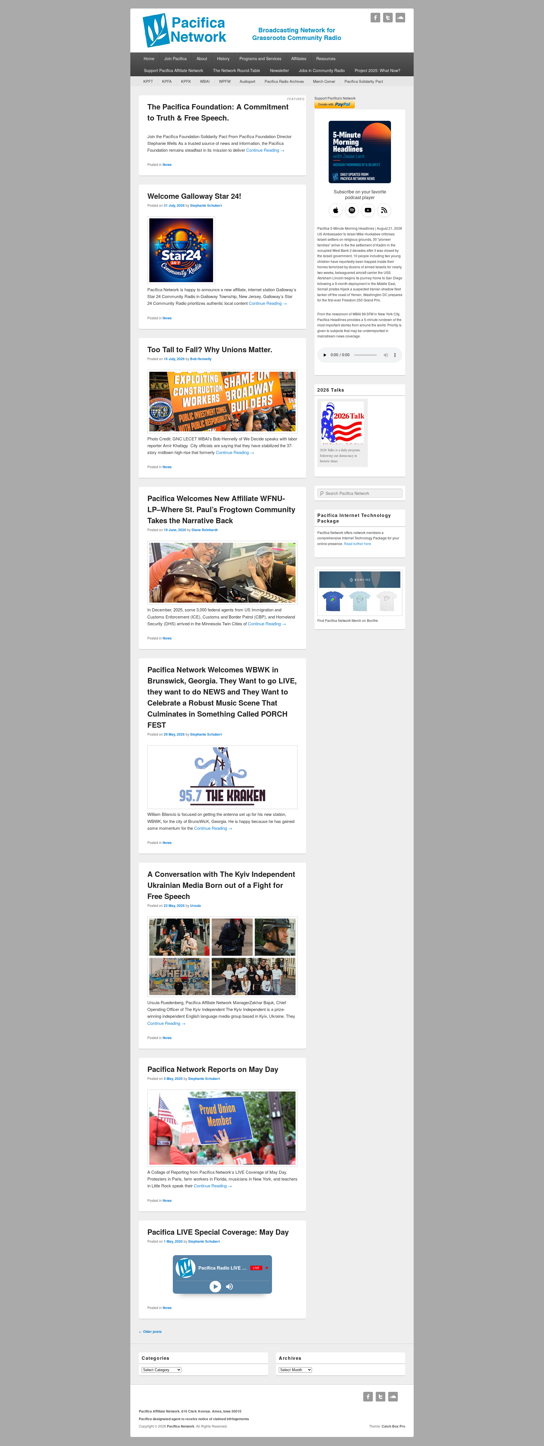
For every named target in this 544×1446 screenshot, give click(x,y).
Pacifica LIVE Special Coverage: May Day (218, 1232)
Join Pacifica (175, 58)
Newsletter (279, 70)
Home (149, 58)
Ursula (195, 905)
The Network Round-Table (236, 70)
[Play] (215, 1286)
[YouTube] (368, 210)
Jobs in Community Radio (322, 70)
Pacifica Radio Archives (284, 81)
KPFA (167, 81)
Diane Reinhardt (205, 529)
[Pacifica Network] (242, 46)
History (223, 58)
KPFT (148, 81)
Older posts (150, 1331)
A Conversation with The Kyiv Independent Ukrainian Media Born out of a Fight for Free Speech (221, 885)
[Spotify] (352, 210)
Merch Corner (324, 81)
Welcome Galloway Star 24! (194, 196)
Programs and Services (260, 58)
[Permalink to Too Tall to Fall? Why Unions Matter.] (222, 431)
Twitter (388, 17)
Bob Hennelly (201, 358)
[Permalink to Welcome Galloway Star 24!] (181, 282)
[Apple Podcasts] (336, 210)
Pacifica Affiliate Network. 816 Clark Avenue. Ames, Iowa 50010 (190, 1411)
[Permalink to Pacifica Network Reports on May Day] (222, 1165)
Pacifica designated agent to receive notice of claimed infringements (194, 1418)
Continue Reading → (265, 150)
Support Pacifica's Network (335, 98)
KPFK (186, 81)
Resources (325, 58)
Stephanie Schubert (206, 205)
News (167, 164)
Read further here (357, 543)
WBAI (205, 81)
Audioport (247, 81)
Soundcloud (400, 17)
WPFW (225, 81)
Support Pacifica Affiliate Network (173, 70)
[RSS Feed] (384, 210)
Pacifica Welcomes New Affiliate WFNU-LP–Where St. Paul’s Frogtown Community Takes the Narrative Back (221, 509)
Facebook (375, 17)
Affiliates (298, 58)
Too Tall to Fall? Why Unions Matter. (209, 349)
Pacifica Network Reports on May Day (212, 1069)
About (202, 58)
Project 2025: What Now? (377, 70)
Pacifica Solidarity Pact (364, 81)
